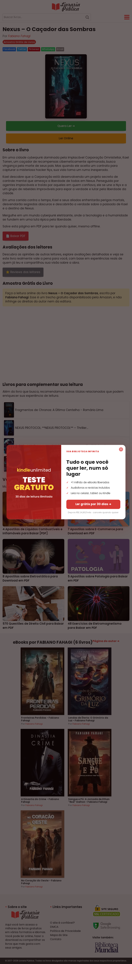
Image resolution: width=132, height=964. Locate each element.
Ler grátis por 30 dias (93, 504)
